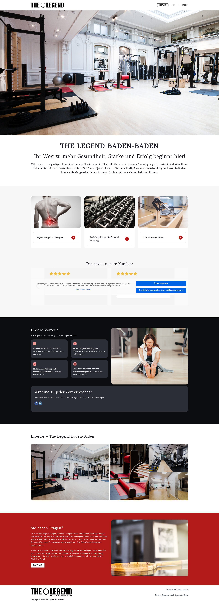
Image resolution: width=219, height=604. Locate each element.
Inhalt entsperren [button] (161, 283)
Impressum (171, 590)
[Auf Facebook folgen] (171, 5)
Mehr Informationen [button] (83, 289)
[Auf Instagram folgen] (174, 5)
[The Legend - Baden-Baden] (47, 5)
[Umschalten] (35, 235)
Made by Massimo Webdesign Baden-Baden (171, 595)
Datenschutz (182, 590)
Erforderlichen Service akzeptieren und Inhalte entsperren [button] (161, 290)
